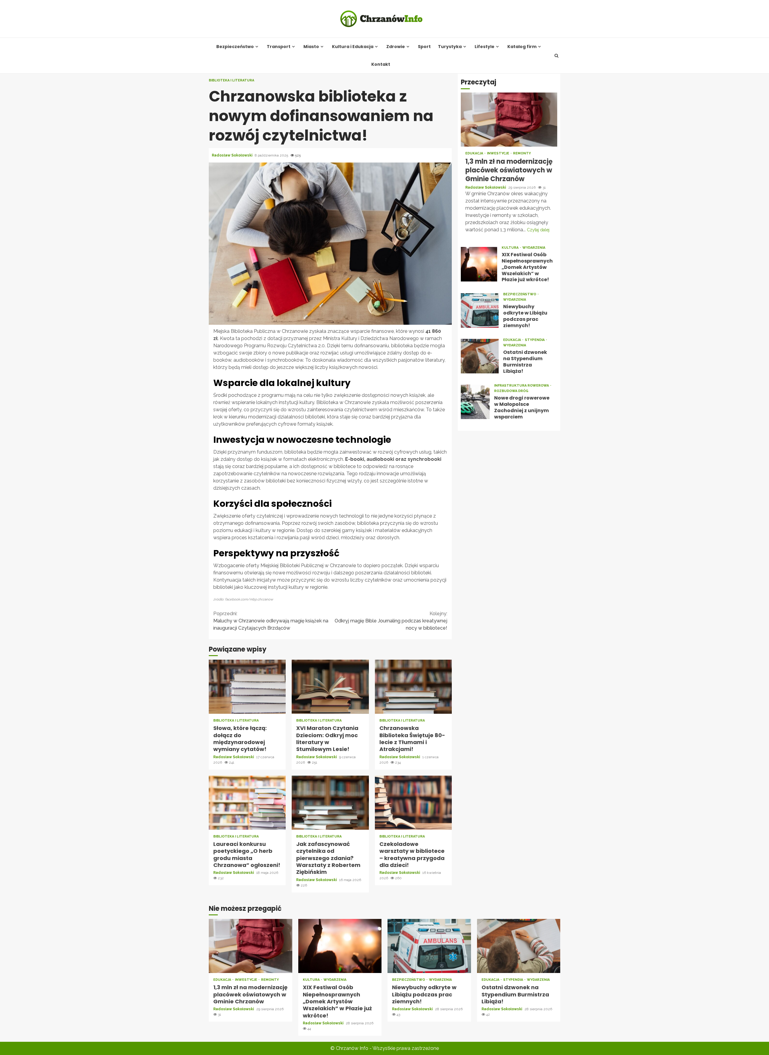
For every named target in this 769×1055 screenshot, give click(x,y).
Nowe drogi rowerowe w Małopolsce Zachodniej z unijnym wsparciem (475, 402)
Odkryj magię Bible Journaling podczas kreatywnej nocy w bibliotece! (391, 621)
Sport (424, 47)
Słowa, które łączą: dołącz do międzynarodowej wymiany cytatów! (247, 687)
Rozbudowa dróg (511, 391)
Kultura (510, 247)
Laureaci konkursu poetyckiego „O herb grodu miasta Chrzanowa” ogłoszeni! (247, 803)
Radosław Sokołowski (232, 155)
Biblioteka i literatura (231, 80)
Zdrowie (395, 47)
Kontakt (380, 64)
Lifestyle (484, 47)
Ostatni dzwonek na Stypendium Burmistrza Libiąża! (480, 356)
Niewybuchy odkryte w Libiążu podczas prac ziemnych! (480, 310)
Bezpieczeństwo (235, 47)
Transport (278, 47)
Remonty (522, 153)
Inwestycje (498, 153)
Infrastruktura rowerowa (522, 386)
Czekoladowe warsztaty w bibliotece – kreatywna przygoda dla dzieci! (413, 803)
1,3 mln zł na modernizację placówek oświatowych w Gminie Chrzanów (509, 120)
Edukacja (474, 153)
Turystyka (450, 47)
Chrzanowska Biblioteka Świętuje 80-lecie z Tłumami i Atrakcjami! (413, 687)
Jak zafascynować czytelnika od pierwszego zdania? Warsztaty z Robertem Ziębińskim (330, 803)
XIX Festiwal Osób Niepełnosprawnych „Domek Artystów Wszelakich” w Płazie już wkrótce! (479, 264)
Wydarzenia (533, 247)
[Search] (556, 55)
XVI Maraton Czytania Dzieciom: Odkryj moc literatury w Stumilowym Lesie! (330, 687)
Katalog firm (521, 47)
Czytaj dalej (538, 229)
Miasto (311, 47)
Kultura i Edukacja (352, 47)
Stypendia (535, 340)
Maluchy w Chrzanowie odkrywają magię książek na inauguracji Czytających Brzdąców (270, 621)
